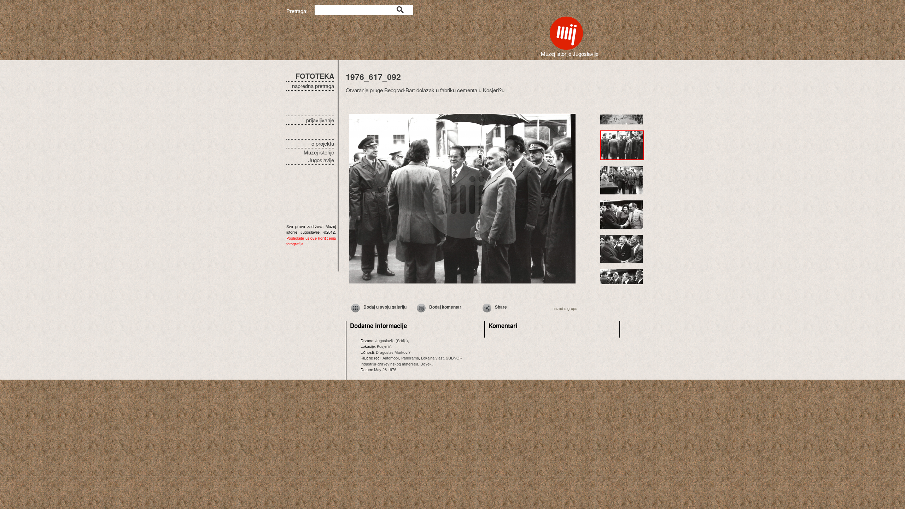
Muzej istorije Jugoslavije (319, 156)
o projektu (322, 143)
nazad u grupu (565, 308)
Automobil (391, 358)
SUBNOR (454, 358)
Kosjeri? (384, 346)
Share (501, 307)
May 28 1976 (385, 369)
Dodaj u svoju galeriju (385, 307)
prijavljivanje (320, 120)
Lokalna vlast (432, 358)
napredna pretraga (313, 85)
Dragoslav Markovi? (393, 352)
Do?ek (426, 364)
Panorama (410, 358)
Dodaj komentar (445, 307)
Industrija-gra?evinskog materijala (389, 364)
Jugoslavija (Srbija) (391, 340)
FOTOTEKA (315, 76)
